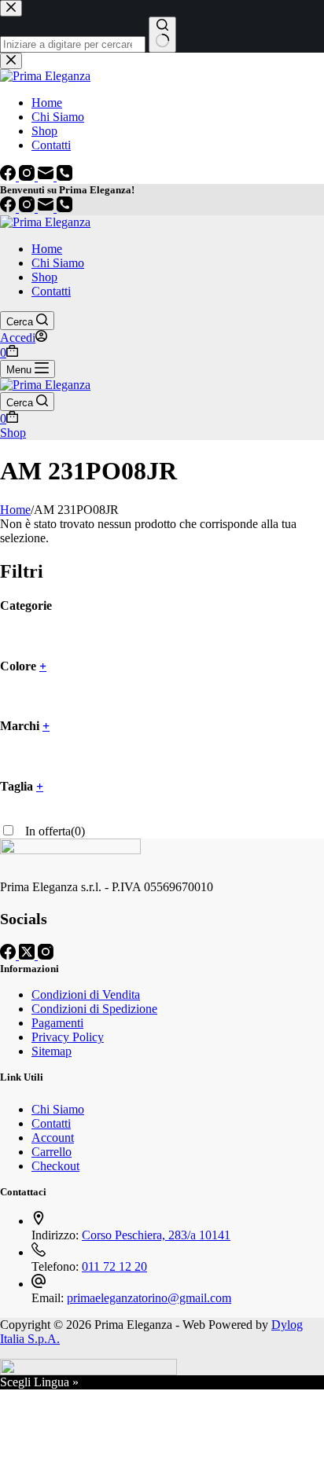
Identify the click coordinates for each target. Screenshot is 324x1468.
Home (46, 248)
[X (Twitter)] (28, 955)
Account (52, 1137)
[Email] (47, 208)
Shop (44, 277)
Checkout (55, 1166)
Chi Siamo (57, 263)
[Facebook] (9, 208)
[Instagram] (28, 208)
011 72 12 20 (114, 1266)
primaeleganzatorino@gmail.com (149, 1298)
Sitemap (51, 1051)
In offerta (53, 831)
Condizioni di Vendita (85, 994)
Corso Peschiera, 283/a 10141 (156, 1235)
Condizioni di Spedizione (94, 1008)
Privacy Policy (67, 1037)
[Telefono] (64, 208)
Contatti (51, 291)
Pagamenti (57, 1022)
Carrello (51, 1151)
